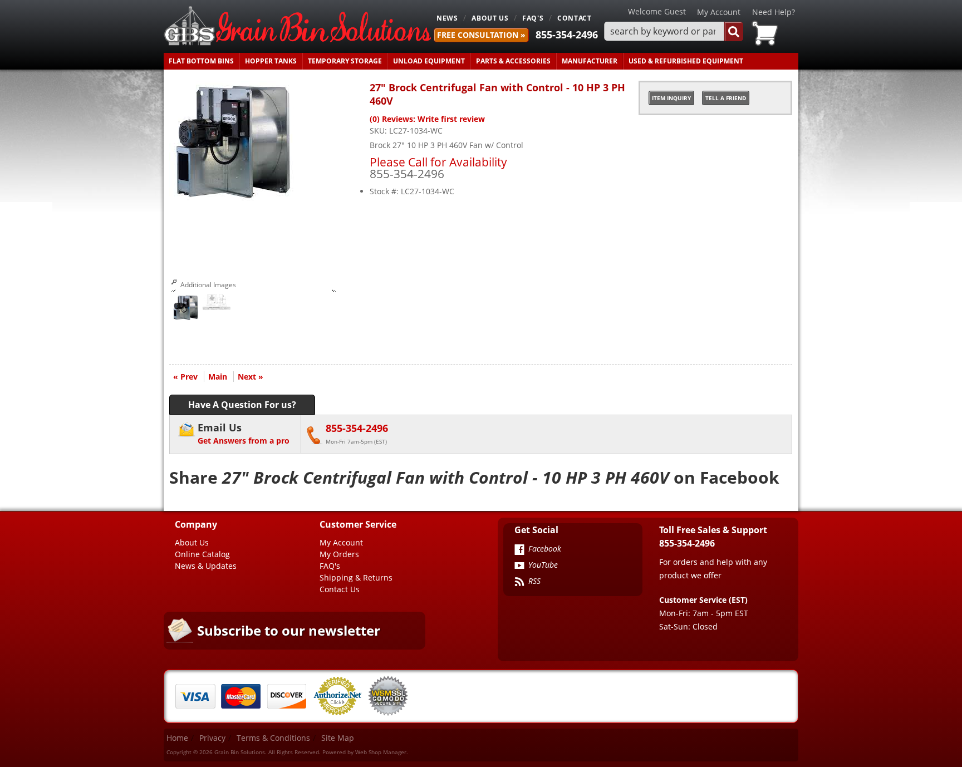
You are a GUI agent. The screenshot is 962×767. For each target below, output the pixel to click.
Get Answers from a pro (243, 433)
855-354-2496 (567, 34)
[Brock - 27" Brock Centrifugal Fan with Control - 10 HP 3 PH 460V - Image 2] (216, 305)
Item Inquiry (671, 98)
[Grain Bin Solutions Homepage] (297, 26)
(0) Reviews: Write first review (427, 119)
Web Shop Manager (380, 752)
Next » (250, 376)
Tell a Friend (725, 98)
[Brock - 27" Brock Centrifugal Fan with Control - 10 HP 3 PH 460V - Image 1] (186, 309)
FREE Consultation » (481, 35)
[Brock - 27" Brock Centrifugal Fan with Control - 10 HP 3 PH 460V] (233, 198)
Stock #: (385, 191)
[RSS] (519, 582)
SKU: (379, 130)
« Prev (185, 376)
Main (217, 376)
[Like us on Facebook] (519, 550)
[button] (673, 31)
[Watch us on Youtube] (519, 566)
